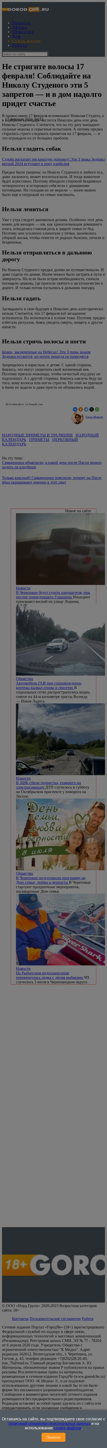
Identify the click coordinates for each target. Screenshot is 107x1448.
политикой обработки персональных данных (49, 1423)
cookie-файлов (67, 1428)
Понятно (53, 1437)
